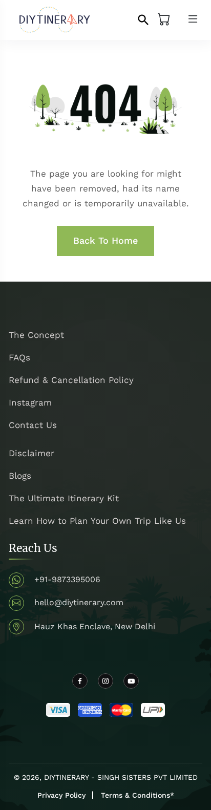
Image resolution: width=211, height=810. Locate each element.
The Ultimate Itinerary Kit (64, 498)
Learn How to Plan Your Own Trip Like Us (97, 521)
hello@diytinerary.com (78, 602)
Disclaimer (31, 453)
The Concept (36, 335)
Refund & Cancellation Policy (71, 380)
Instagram (30, 402)
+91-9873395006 (67, 579)
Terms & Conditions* (137, 795)
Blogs (20, 476)
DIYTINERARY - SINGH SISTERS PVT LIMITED (121, 777)
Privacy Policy (61, 795)
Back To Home (105, 240)
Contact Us (33, 425)
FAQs (19, 357)
